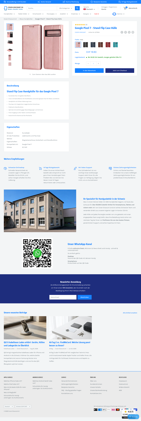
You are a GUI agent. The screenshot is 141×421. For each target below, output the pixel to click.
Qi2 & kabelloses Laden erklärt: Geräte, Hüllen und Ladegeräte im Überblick (24, 344)
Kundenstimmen (96, 384)
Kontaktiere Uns (95, 393)
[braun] (100, 45)
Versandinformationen (69, 381)
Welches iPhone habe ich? (13, 381)
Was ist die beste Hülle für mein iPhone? (15, 388)
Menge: (77, 63)
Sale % (96, 14)
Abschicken (84, 297)
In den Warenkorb (89, 70)
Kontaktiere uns (67, 393)
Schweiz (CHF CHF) (21, 406)
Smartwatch (37, 14)
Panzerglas (50, 14)
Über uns (93, 381)
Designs (86, 14)
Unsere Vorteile (95, 387)
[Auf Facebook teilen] (122, 32)
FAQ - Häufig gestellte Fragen (71, 390)
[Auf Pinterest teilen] (125, 32)
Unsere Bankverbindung (98, 390)
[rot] (108, 45)
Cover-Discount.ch (10, 19)
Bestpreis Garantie (67, 387)
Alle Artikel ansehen (130, 313)
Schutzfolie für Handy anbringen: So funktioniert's (14, 397)
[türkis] (115, 45)
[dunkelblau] (93, 45)
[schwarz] (85, 45)
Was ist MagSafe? (10, 392)
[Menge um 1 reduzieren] (88, 63)
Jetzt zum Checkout (120, 70)
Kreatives (74, 14)
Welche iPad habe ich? (11, 384)
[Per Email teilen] (133, 32)
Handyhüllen (8, 14)
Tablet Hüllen (22, 14)
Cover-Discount (80, 32)
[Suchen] (77, 8)
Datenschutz (123, 384)
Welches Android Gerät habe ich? (42, 382)
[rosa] (78, 45)
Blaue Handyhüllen (26, 19)
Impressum (123, 381)
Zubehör (63, 14)
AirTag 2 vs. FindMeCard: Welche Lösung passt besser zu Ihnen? (69, 344)
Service (119, 14)
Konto (103, 9)
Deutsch (7, 406)
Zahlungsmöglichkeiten (69, 384)
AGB (120, 390)
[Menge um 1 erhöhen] (98, 63)
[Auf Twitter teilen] (129, 32)
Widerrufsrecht (124, 387)
